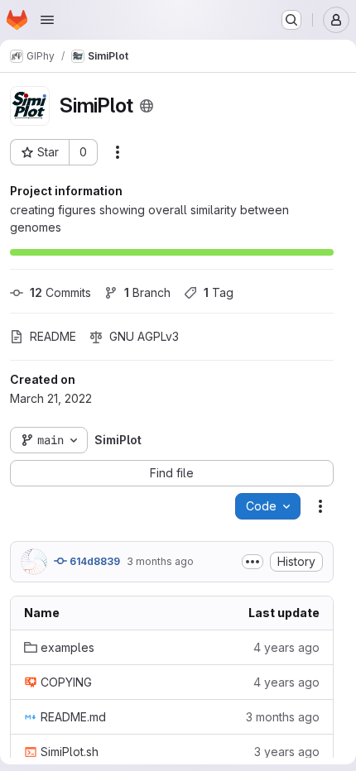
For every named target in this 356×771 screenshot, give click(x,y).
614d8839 (93, 561)
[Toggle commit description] (252, 561)
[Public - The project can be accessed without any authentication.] (146, 106)
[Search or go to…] (291, 20)
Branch (147, 292)
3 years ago (287, 752)
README (53, 336)
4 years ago (286, 647)
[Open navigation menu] (47, 20)
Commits (60, 292)
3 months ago (160, 561)
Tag (218, 292)
